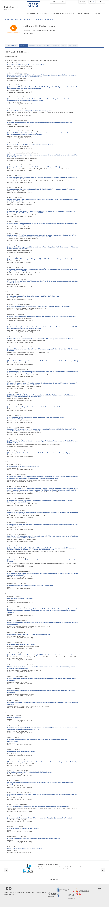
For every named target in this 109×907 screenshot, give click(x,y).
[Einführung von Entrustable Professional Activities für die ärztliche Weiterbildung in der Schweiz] (33, 167)
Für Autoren (47, 45)
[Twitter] (7, 889)
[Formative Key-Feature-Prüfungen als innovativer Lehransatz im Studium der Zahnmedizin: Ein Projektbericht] (37, 407)
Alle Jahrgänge (73, 45)
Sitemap (6, 892)
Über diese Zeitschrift (35, 45)
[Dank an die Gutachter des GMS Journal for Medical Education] (24, 848)
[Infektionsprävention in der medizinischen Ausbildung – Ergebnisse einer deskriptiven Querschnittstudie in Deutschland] (39, 818)
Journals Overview (11, 19)
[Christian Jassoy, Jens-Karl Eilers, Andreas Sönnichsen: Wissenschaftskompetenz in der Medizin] (33, 838)
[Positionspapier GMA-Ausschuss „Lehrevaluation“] (21, 644)
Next (103, 870)
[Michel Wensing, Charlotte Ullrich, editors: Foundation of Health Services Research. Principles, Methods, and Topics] (38, 453)
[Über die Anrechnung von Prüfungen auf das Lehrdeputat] (23, 828)
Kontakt (64, 45)
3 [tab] (57, 879)
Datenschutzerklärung (43, 892)
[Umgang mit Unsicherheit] (14, 717)
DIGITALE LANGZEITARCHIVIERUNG (81, 14)
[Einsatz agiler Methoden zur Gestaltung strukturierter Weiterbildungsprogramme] (29, 111)
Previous (6, 870)
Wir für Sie (99, 14)
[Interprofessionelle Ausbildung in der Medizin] (19, 598)
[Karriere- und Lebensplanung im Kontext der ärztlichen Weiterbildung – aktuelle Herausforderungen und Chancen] (38, 806)
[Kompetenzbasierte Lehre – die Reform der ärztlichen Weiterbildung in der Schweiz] (30, 145)
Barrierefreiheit (9, 894)
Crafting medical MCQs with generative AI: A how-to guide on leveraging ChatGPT (29, 634)
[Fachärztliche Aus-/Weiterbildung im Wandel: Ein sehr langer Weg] (25, 65)
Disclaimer (30, 892)
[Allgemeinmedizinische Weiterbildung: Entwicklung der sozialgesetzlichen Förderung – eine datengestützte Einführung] (39, 259)
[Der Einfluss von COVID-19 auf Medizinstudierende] (21, 751)
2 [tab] (54, 879)
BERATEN (40, 14)
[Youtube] (10, 889)
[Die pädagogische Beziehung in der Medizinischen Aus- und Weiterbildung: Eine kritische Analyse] (33, 296)
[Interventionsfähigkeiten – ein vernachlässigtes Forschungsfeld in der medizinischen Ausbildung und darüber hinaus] (38, 306)
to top (99, 888)
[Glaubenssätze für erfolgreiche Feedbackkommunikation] (23, 466)
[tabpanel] (54, 868)
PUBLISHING (31, 14)
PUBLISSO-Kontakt (58, 2)
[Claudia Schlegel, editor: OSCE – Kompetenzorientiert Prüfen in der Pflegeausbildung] (30, 585)
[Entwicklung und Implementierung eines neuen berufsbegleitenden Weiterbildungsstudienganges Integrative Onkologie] (39, 122)
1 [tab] (51, 879)
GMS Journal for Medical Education (31, 19)
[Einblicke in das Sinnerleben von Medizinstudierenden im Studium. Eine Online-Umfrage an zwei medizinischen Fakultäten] (40, 339)
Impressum (56, 45)
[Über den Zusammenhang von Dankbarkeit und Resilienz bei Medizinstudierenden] (29, 772)
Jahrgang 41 (23, 45)
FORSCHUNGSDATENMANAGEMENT (56, 14)
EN (90, 2)
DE (94, 2)
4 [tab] (59, 879)
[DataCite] (28, 868)
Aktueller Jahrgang (12, 45)
